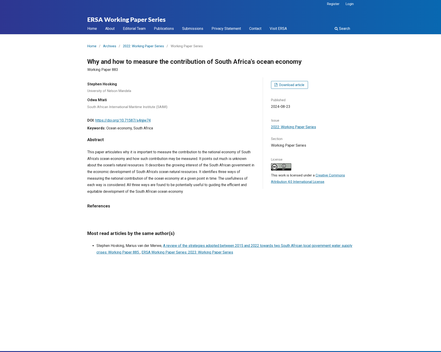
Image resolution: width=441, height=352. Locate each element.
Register (333, 4)
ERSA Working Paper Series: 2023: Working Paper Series (187, 252)
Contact (255, 28)
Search (344, 28)
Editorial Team (134, 28)
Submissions (192, 28)
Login (350, 4)
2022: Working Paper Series (143, 46)
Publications (164, 28)
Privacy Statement (226, 28)
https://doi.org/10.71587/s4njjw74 (123, 120)
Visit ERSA (278, 28)
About (110, 28)
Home (92, 28)
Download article (291, 85)
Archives (109, 46)
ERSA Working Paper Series (126, 19)
